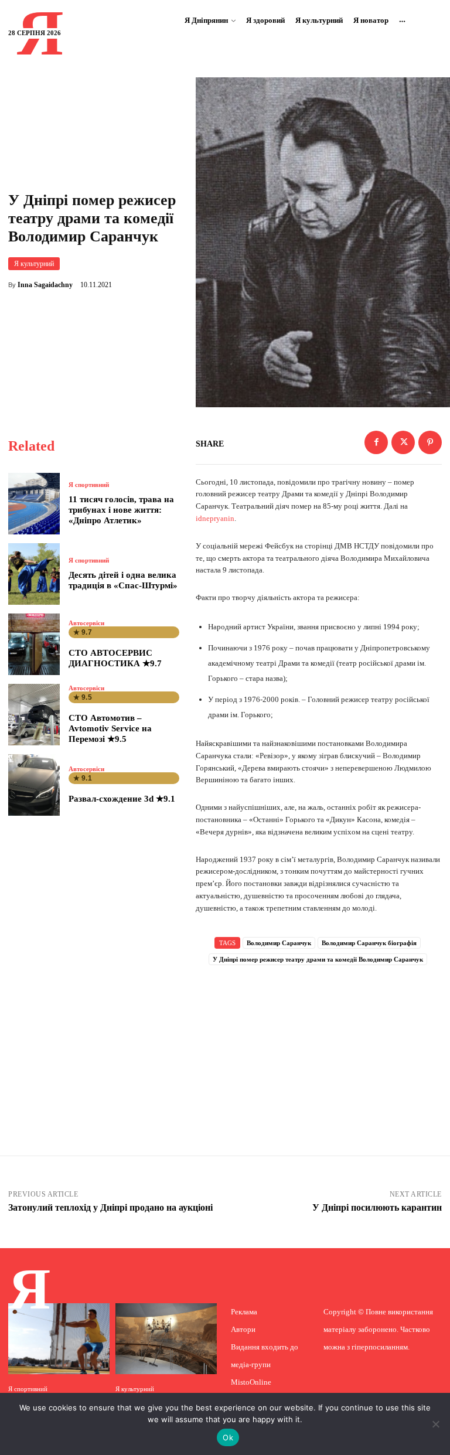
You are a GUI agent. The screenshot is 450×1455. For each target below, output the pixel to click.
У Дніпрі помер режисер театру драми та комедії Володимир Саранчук (318, 959)
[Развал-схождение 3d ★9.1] (34, 785)
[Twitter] (403, 442)
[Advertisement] (318, 1044)
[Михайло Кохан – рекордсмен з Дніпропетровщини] (59, 1338)
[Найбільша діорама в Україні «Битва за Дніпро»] (166, 1338)
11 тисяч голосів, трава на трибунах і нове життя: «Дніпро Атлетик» (121, 510)
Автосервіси (86, 623)
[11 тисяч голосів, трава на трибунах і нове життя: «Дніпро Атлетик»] (34, 503)
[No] (435, 1424)
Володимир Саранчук (279, 942)
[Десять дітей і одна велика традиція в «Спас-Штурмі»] (34, 574)
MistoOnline (251, 1382)
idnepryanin (215, 518)
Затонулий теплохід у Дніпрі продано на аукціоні (110, 1207)
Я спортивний (89, 485)
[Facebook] (376, 442)
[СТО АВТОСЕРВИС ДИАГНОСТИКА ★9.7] (34, 644)
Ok (228, 1437)
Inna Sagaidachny (45, 284)
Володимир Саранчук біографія (369, 942)
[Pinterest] (430, 442)
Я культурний (34, 264)
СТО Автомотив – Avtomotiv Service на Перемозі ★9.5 (110, 728)
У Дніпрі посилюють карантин (377, 1207)
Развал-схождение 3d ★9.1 (122, 798)
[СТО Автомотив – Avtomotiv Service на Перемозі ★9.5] (34, 714)
